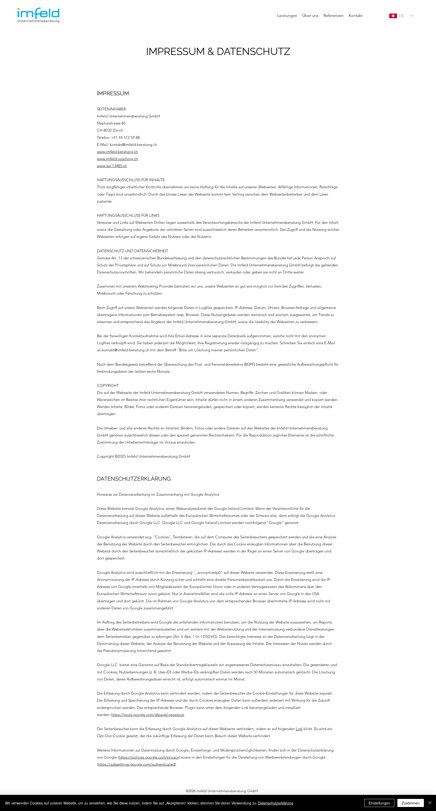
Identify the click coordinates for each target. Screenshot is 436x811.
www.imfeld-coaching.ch (117, 158)
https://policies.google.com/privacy (149, 757)
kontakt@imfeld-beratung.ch (133, 144)
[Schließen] (430, 803)
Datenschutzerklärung (275, 802)
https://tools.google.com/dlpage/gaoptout (147, 714)
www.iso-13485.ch (112, 165)
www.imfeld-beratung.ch (117, 151)
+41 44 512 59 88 (125, 137)
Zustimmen (411, 802)
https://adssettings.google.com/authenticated (136, 764)
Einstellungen (379, 802)
